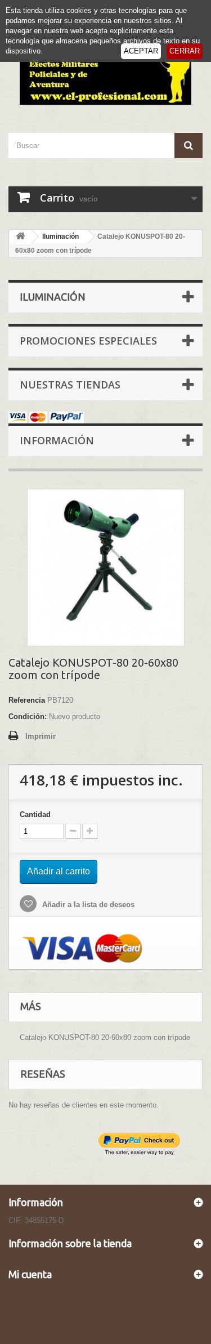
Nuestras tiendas (70, 384)
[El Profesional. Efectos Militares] (105, 72)
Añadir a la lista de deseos (87, 904)
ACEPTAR (141, 51)
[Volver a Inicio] (20, 237)
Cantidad (35, 814)
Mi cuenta (30, 1274)
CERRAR (184, 51)
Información (57, 440)
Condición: (27, 716)
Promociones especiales (88, 340)
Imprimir (40, 736)
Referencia (26, 700)
